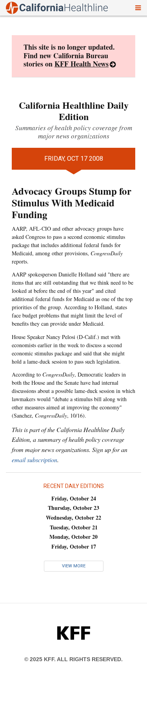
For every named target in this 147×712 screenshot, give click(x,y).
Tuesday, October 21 (74, 527)
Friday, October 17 (73, 546)
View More (73, 566)
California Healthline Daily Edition (74, 110)
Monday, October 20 (73, 537)
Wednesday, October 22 (73, 517)
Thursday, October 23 (73, 508)
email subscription (34, 460)
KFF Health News (81, 64)
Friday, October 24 (73, 498)
